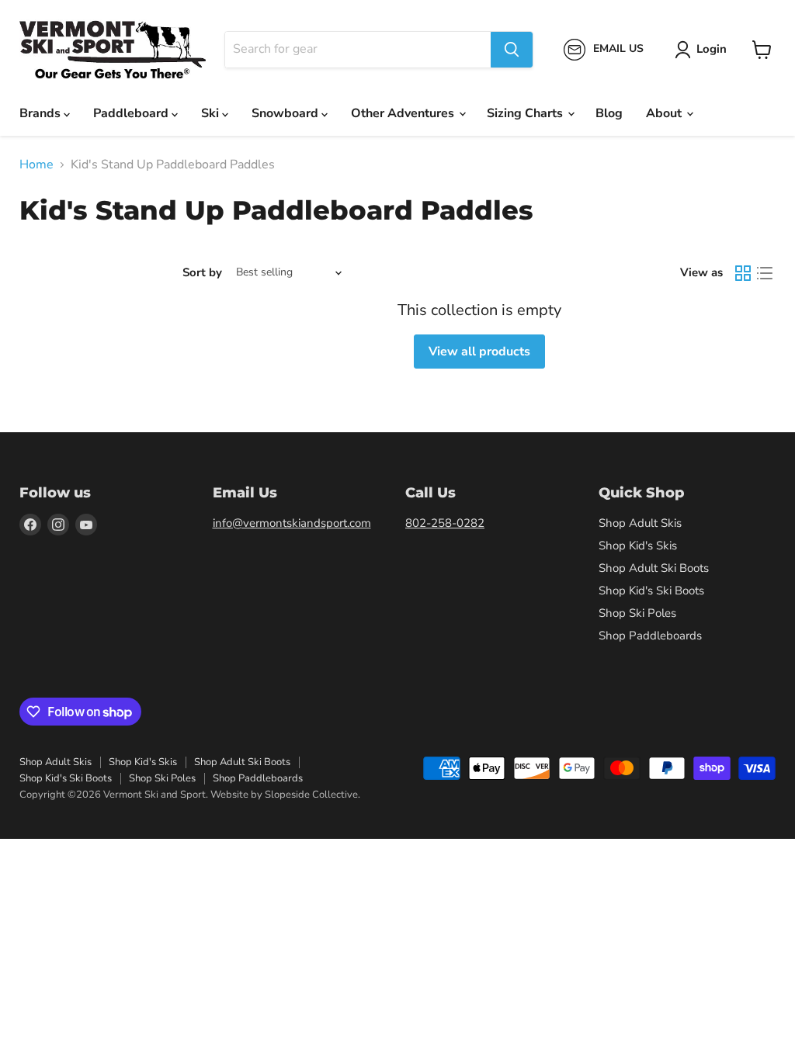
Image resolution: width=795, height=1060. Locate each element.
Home (36, 164)
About (665, 113)
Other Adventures (404, 113)
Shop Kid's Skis (638, 545)
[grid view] (743, 273)
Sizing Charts (526, 113)
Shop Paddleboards (650, 635)
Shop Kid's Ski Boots (651, 590)
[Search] (512, 50)
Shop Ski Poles (637, 613)
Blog (609, 113)
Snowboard (286, 113)
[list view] (765, 273)
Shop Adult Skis (640, 523)
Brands (41, 113)
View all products (479, 351)
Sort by (202, 272)
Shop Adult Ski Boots (654, 568)
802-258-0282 (444, 523)
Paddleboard (132, 113)
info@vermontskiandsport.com (292, 523)
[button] (704, 49)
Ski (211, 113)
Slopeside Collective (311, 795)
